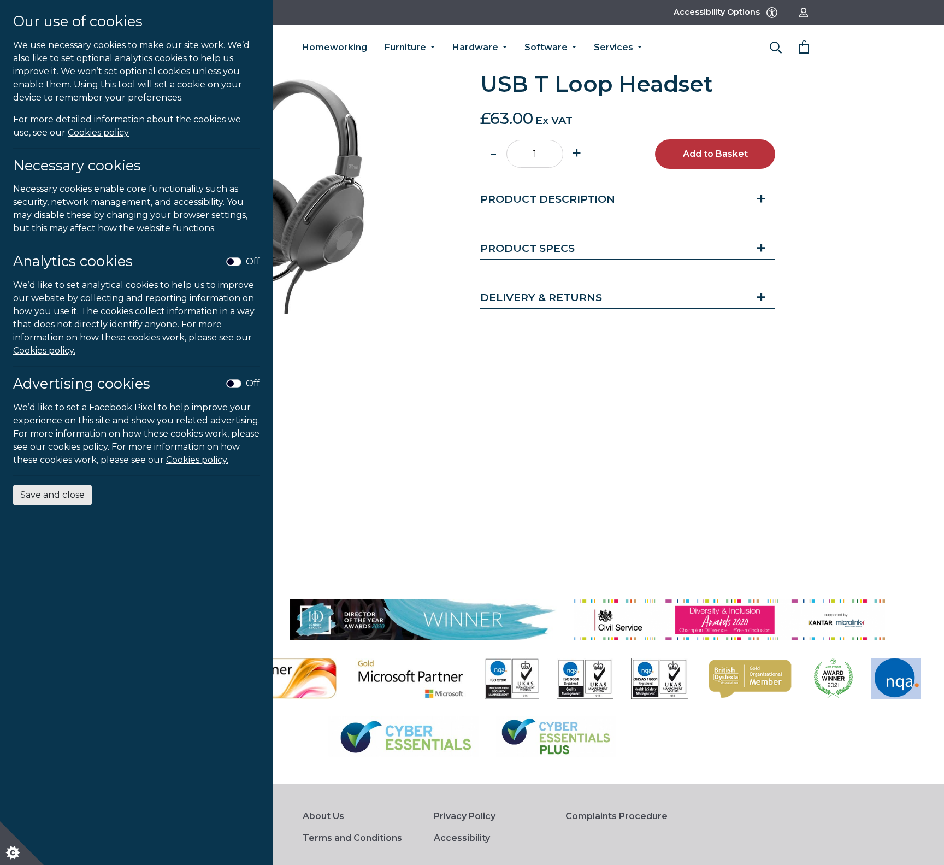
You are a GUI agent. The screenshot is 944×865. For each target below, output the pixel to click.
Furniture (406, 47)
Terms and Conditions (352, 838)
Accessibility (462, 838)
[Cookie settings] (22, 843)
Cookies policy (98, 132)
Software (547, 47)
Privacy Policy (464, 816)
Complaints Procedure (616, 816)
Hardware (476, 47)
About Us (323, 816)
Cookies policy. (44, 350)
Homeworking (334, 47)
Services (614, 47)
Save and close (52, 495)
